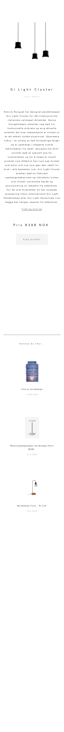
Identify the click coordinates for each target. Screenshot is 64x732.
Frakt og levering (32, 209)
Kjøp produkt (32, 239)
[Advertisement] (32, 294)
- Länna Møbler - (32, 97)
